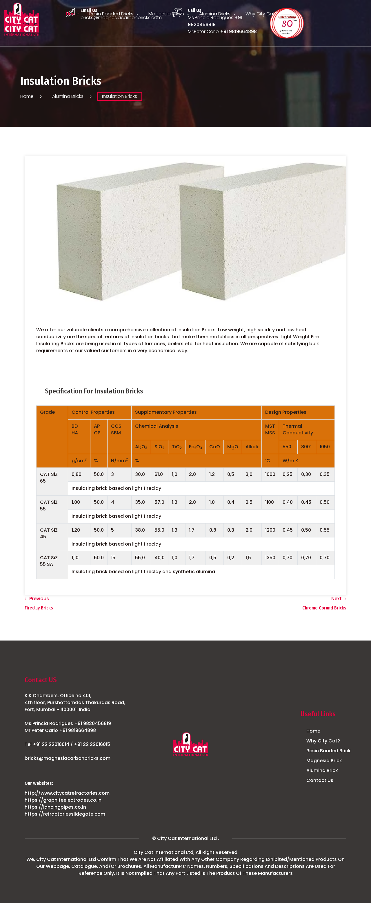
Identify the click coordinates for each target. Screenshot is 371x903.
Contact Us (319, 780)
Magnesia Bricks (166, 13)
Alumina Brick (322, 770)
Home (72, 13)
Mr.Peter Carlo (60, 730)
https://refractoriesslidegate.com (65, 814)
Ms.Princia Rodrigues (68, 723)
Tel (67, 744)
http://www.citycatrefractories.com (67, 793)
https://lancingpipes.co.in (55, 807)
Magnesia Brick (324, 760)
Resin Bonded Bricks (111, 13)
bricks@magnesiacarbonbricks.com (67, 758)
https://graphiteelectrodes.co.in (63, 800)
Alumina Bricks (214, 13)
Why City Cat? (261, 13)
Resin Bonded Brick (328, 750)
